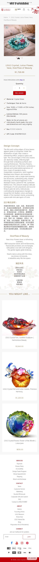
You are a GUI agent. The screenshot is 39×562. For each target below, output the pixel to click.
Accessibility (19, 469)
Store (19, 486)
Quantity (19, 84)
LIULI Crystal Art (22, 560)
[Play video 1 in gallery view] (19, 58)
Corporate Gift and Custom (19, 497)
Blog (19, 522)
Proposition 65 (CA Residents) (20, 524)
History (19, 509)
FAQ (19, 499)
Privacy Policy (19, 466)
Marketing (19, 491)
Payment (19, 464)
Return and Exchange (19, 479)
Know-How (19, 517)
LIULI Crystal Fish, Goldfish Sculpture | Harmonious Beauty (19, 338)
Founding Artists (19, 512)
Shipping (19, 476)
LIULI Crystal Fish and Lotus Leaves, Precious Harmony (20, 390)
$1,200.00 (19, 398)
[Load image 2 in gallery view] (22, 58)
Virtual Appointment (19, 474)
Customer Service (19, 489)
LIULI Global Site (19, 519)
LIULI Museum (19, 514)
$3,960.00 (19, 346)
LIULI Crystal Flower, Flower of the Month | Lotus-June (20, 442)
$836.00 (20, 449)
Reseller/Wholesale (19, 494)
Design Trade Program (19, 471)
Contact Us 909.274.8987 (19, 502)
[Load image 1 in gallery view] (17, 58)
